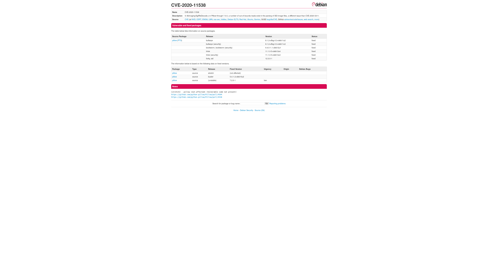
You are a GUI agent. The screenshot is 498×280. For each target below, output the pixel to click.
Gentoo (257, 19)
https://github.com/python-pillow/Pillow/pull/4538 (196, 97)
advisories (288, 19)
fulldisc (224, 19)
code (295, 19)
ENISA (205, 19)
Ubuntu (250, 19)
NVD (193, 19)
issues (300, 19)
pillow (174, 40)
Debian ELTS (233, 19)
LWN (211, 19)
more (316, 19)
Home (235, 110)
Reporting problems (277, 103)
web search (308, 19)
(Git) (263, 110)
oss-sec (217, 19)
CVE (186, 19)
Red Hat (242, 19)
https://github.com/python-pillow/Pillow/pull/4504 (196, 94)
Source (258, 110)
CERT (198, 19)
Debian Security (246, 110)
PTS (179, 40)
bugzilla (270, 19)
